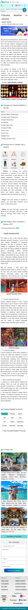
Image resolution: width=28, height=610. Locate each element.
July (4, 421)
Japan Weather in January (15, 82)
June (20, 417)
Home (2, 9)
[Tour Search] (25, 5)
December (20, 425)
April (4, 417)
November (12, 425)
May (12, 417)
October (4, 425)
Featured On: (18, 593)
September (20, 421)
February (12, 414)
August (12, 421)
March (20, 414)
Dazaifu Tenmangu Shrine (11, 233)
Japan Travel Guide (11, 9)
